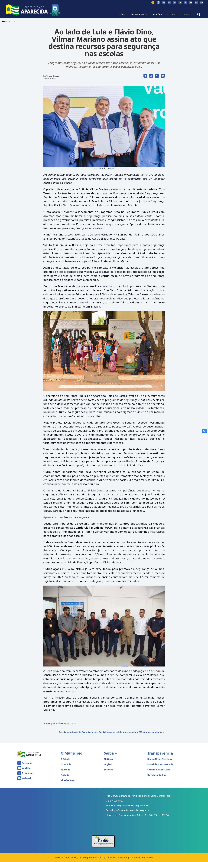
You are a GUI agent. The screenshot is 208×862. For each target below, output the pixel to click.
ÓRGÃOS (157, 14)
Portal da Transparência (160, 764)
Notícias (12, 21)
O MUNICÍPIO (138, 14)
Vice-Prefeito (68, 780)
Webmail (26, 778)
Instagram (27, 773)
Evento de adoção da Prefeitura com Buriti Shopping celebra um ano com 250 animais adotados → (112, 732)
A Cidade (65, 759)
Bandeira (65, 769)
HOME (122, 14)
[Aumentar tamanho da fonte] (174, 2)
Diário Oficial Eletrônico (159, 759)
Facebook (27, 763)
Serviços (108, 769)
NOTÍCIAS (172, 14)
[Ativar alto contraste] (180, 2)
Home (4, 21)
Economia (66, 764)
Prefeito (65, 774)
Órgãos (108, 764)
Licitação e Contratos (158, 769)
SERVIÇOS (187, 14)
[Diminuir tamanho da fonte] (169, 2)
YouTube (26, 768)
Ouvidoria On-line (156, 774)
